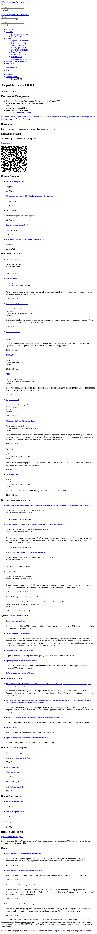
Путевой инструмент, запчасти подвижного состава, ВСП (27, 738)
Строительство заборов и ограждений (20, 650)
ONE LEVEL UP (12, 259)
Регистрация (11, 68)
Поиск (4, 10)
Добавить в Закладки (61, 117)
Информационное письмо (15, 822)
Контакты (10, 63)
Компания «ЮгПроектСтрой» (17, 304)
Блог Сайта (16, 52)
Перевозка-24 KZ (12, 400)
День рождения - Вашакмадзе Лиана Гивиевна (23, 885)
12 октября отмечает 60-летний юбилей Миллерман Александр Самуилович (34, 717)
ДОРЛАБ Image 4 (12, 767)
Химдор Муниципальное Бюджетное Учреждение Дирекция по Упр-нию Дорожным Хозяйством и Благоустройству (48, 505)
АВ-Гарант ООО (12, 211)
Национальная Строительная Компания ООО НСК (25, 239)
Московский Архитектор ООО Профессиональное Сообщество (29, 196)
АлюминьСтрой (12, 474)
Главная (9, 29)
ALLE (8, 374)
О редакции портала (20, 41)
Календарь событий (19, 47)
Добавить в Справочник (16, 61)
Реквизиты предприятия (15, 812)
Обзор (8, 38)
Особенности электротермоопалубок (19, 633)
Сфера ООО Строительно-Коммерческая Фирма (24, 597)
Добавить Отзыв (8, 117)
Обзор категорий (18, 43)
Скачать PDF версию (42, 117)
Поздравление (11, 727)
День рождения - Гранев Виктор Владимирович (23, 853)
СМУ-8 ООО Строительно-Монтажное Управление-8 (25, 552)
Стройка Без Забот (13, 332)
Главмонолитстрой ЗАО (15, 182)
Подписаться (6, 119)
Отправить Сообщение (16, 112)
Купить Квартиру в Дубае (15, 801)
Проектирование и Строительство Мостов (21, 661)
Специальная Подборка (21, 59)
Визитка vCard (32, 112)
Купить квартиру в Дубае (15, 621)
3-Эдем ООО (11, 571)
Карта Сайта (16, 36)
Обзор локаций (17, 45)
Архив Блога (16, 57)
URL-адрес (86, 931)
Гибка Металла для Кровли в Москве (20, 673)
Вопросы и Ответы (19, 34)
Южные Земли (11, 278)
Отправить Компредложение (82, 117)
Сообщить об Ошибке (22, 119)
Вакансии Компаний (20, 50)
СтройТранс (59, 931)
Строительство (7, 143)
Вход (8, 70)
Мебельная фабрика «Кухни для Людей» (21, 421)
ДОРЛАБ (9, 355)
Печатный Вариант (24, 117)
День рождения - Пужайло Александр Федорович (24, 870)
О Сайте (9, 32)
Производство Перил (14, 449)
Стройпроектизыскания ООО (17, 225)
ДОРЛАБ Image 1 (12, 782)
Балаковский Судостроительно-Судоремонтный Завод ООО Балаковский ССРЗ (35, 524)
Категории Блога (18, 54)
